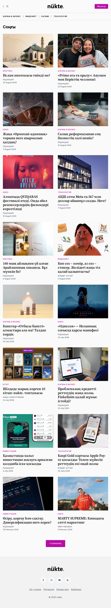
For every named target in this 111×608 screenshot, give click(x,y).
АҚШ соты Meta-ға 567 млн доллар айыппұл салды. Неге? (82, 198)
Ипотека (7, 71)
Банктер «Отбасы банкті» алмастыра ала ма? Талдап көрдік (24, 330)
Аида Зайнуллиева (13, 397)
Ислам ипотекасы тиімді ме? (26, 75)
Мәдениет (31, 16)
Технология (60, 16)
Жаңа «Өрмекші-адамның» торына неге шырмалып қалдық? (25, 137)
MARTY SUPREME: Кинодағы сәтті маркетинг (81, 520)
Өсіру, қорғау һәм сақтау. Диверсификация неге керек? (27, 520)
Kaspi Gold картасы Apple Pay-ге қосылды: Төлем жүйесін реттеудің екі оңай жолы (82, 459)
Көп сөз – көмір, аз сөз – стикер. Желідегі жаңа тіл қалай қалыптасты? (79, 267)
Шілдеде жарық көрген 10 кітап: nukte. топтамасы (24, 390)
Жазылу (101, 6)
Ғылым (45, 16)
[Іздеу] (7, 6)
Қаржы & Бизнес (12, 16)
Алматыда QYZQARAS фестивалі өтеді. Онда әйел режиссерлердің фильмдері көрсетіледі (25, 202)
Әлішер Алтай (65, 276)
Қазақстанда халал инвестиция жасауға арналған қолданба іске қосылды (27, 459)
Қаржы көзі (63, 589)
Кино (6, 129)
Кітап (6, 384)
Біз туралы (35, 589)
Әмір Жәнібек (65, 527)
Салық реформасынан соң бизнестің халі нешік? (79, 135)
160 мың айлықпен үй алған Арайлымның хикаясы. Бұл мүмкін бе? (25, 267)
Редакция (8, 80)
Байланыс (76, 589)
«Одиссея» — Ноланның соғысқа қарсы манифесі (78, 328)
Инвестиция (9, 451)
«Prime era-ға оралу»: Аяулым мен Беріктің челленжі (82, 77)
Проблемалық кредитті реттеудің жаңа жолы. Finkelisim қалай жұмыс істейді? (77, 394)
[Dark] (4, 6)
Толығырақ (55, 543)
